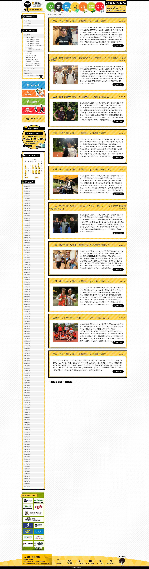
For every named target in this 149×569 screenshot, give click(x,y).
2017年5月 (27, 417)
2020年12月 (27, 314)
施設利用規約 (27, 23)
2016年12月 (27, 429)
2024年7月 (27, 247)
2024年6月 (27, 250)
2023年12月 (27, 264)
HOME (49, 14)
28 (36, 173)
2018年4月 (27, 390)
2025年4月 (27, 225)
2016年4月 (27, 446)
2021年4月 (27, 304)
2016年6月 (27, 441)
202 (66, 381)
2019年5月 (27, 358)
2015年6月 (27, 464)
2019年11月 (27, 343)
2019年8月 (27, 351)
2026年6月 (27, 191)
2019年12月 (27, 341)
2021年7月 (27, 299)
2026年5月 (27, 193)
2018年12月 (27, 370)
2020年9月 (27, 321)
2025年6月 (27, 220)
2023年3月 (27, 287)
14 (36, 168)
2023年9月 (27, 272)
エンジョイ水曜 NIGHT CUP (33, 63)
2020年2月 (27, 336)
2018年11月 (27, 373)
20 (33, 170)
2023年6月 (27, 279)
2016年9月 (27, 437)
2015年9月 (27, 456)
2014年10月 (27, 481)
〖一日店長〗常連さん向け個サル (34, 49)
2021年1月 (27, 311)
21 (36, 170)
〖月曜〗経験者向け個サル (32, 39)
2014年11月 (27, 478)
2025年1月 (27, 232)
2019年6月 (27, 355)
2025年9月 (27, 213)
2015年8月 (27, 459)
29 (39, 173)
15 (39, 168)
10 (25, 168)
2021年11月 (27, 291)
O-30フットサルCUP (31, 55)
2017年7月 (27, 412)
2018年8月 (27, 380)
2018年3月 (27, 392)
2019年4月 (27, 360)
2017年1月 (27, 427)
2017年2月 (27, 424)
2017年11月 (27, 402)
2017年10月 (27, 405)
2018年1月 (27, 397)
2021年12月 (27, 289)
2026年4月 (27, 196)
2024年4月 (27, 255)
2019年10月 (27, 346)
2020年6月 (27, 328)
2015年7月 (27, 461)
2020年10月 (27, 319)
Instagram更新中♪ (28, 73)
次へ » (70, 381)
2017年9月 (27, 407)
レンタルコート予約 (29, 68)
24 (25, 173)
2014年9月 (27, 483)
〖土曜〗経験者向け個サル (32, 43)
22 (39, 170)
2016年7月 (27, 439)
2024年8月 (27, 245)
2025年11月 (27, 208)
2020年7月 (27, 326)
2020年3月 (27, 333)
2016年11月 (27, 432)
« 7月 (26, 177)
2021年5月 (27, 301)
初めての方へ (27, 34)
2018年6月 (27, 385)
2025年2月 (27, 230)
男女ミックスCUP (30, 57)
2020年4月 (27, 331)
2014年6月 (27, 486)
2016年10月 (27, 434)
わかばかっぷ (29, 53)
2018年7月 (27, 382)
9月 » (36, 177)
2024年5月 (27, 252)
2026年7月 (27, 188)
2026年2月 (27, 201)
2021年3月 (27, 306)
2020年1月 (27, 338)
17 (25, 170)
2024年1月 (27, 262)
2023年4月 (27, 284)
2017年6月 (27, 414)
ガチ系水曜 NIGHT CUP (32, 59)
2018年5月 (27, 387)
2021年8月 (27, 296)
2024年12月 (27, 235)
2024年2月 (27, 260)
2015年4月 (27, 469)
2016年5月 (27, 444)
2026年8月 (27, 186)
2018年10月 (27, 375)
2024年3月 (27, 257)
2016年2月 (27, 449)
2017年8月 (27, 410)
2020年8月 (27, 323)
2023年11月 (27, 267)
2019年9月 (27, 348)
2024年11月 (27, 237)
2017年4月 (27, 419)
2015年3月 (27, 471)
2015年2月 (27, 473)
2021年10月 (27, 294)
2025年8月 (27, 215)
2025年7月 (27, 218)
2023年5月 (27, 282)
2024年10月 (27, 240)
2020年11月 (27, 316)
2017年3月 (27, 422)
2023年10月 (27, 269)
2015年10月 (27, 454)
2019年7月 (27, 353)
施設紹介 (26, 70)
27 (33, 173)
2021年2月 (27, 309)
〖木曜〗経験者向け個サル (32, 41)
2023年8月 (27, 274)
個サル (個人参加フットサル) (31, 37)
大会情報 (26, 25)
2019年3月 (27, 363)
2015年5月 (27, 466)
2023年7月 (27, 277)
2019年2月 (27, 365)
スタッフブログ (28, 20)
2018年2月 (27, 395)
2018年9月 (27, 378)
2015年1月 (27, 476)
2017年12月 (27, 400)
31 (25, 175)
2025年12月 (27, 205)
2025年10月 (27, 210)
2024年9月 (27, 242)
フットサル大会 (28, 51)
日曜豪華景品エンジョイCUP (33, 65)
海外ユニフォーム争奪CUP (32, 61)
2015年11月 (27, 451)
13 (33, 168)
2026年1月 (27, 203)
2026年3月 (27, 198)
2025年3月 (27, 228)
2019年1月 (27, 368)
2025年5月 (27, 223)
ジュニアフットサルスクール (31, 75)
